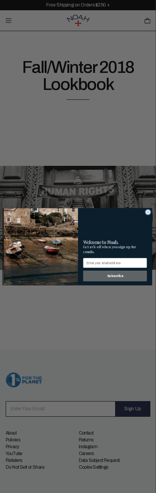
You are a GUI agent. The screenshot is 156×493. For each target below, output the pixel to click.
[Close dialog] (147, 211)
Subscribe (115, 275)
